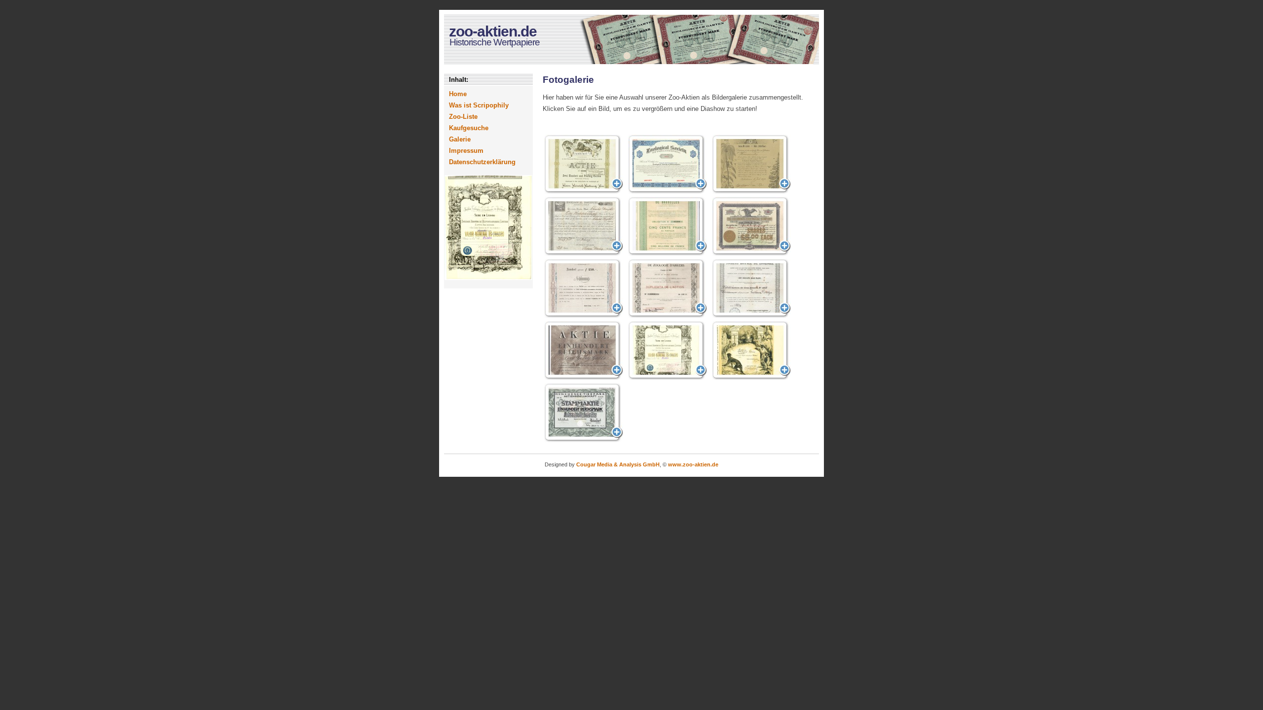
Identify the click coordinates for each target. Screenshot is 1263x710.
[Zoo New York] (583, 226)
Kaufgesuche (468, 128)
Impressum (466, 150)
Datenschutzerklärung (482, 162)
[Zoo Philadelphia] (667, 164)
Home (458, 94)
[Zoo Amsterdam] (583, 288)
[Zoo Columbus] (751, 226)
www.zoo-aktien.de (693, 464)
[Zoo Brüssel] (667, 226)
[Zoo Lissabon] (667, 350)
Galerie (460, 139)
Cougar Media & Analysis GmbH (618, 464)
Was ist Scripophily (479, 105)
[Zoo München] (583, 412)
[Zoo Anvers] (667, 288)
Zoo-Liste (463, 116)
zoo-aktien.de (493, 31)
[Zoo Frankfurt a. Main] (583, 164)
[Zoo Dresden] (583, 350)
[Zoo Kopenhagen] (751, 164)
